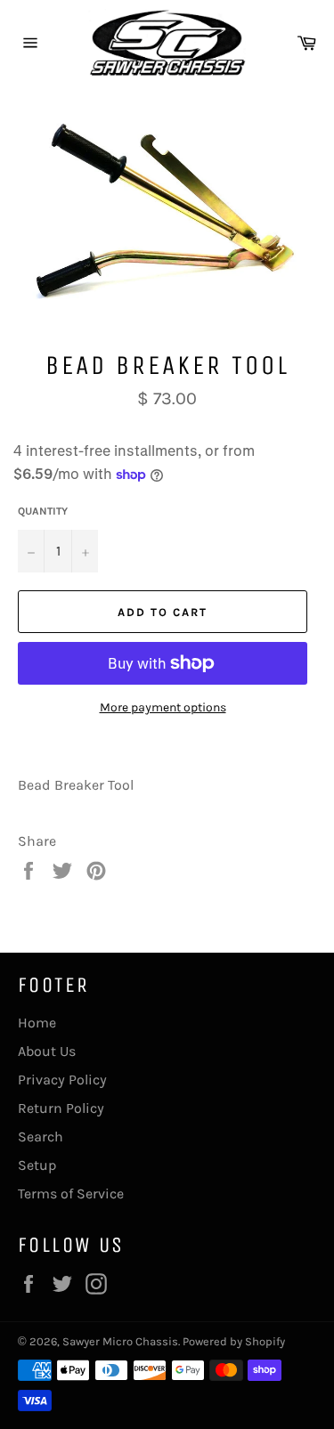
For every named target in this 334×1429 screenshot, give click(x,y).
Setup (37, 1165)
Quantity (43, 511)
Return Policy (61, 1108)
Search (40, 1136)
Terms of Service (71, 1193)
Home (37, 1022)
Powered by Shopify (234, 1341)
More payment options (163, 707)
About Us (47, 1051)
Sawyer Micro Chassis (120, 1341)
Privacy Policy (62, 1079)
